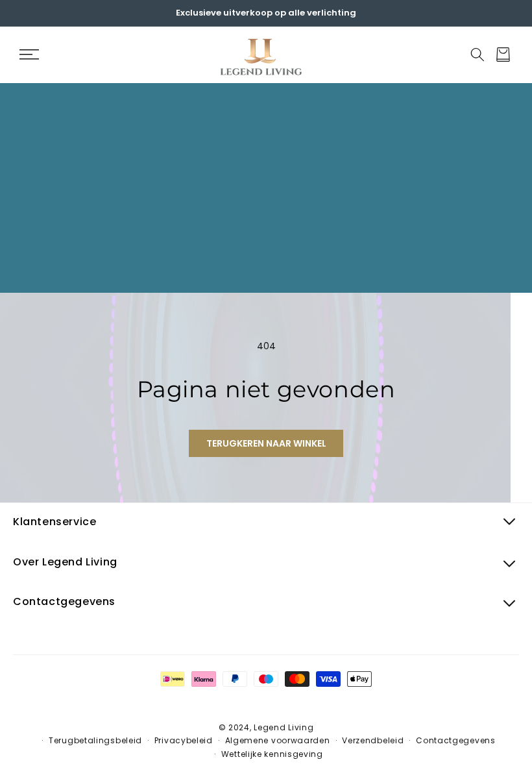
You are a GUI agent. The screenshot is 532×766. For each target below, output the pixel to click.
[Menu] (29, 54)
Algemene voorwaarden (277, 740)
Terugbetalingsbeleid (95, 740)
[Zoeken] (477, 54)
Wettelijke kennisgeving (272, 754)
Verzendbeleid (373, 740)
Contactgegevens (456, 740)
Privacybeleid (183, 740)
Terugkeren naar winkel (266, 443)
